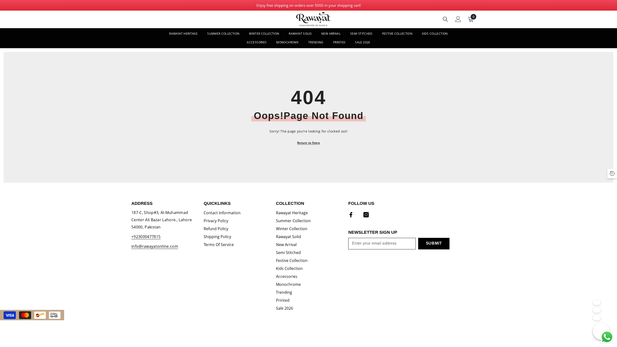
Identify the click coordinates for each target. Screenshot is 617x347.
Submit (434, 243)
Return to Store (308, 143)
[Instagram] (366, 214)
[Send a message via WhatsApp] (607, 337)
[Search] (445, 19)
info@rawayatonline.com (154, 246)
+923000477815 (146, 236)
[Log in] (458, 19)
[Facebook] (351, 214)
